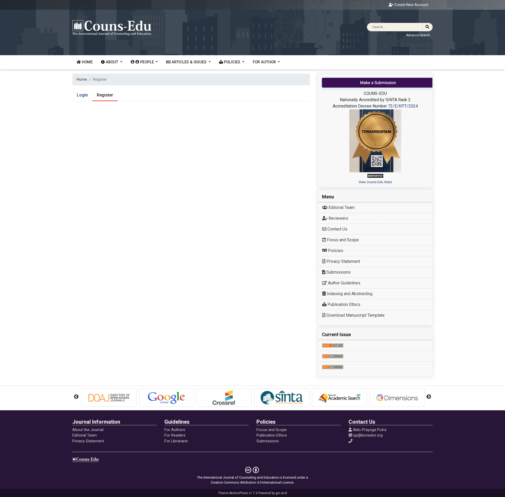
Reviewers (337, 218)
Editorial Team (341, 207)
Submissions (338, 272)
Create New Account (410, 5)
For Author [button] (265, 62)
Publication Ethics (343, 304)
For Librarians (176, 441)
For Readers (174, 435)
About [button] (112, 62)
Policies (335, 250)
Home (87, 62)
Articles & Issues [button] (189, 62)
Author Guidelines (343, 282)
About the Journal (87, 429)
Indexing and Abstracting (349, 293)
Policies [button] (232, 62)
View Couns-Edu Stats (375, 182)
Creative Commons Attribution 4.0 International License (252, 482)
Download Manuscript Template (355, 315)
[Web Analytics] (375, 176)
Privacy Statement (342, 261)
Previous (76, 396)
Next (428, 396)
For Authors (174, 429)
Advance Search (418, 35)
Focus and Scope (342, 239)
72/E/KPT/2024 (402, 106)
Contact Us (336, 229)
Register (105, 95)
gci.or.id (281, 493)
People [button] (147, 62)
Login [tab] (82, 95)
